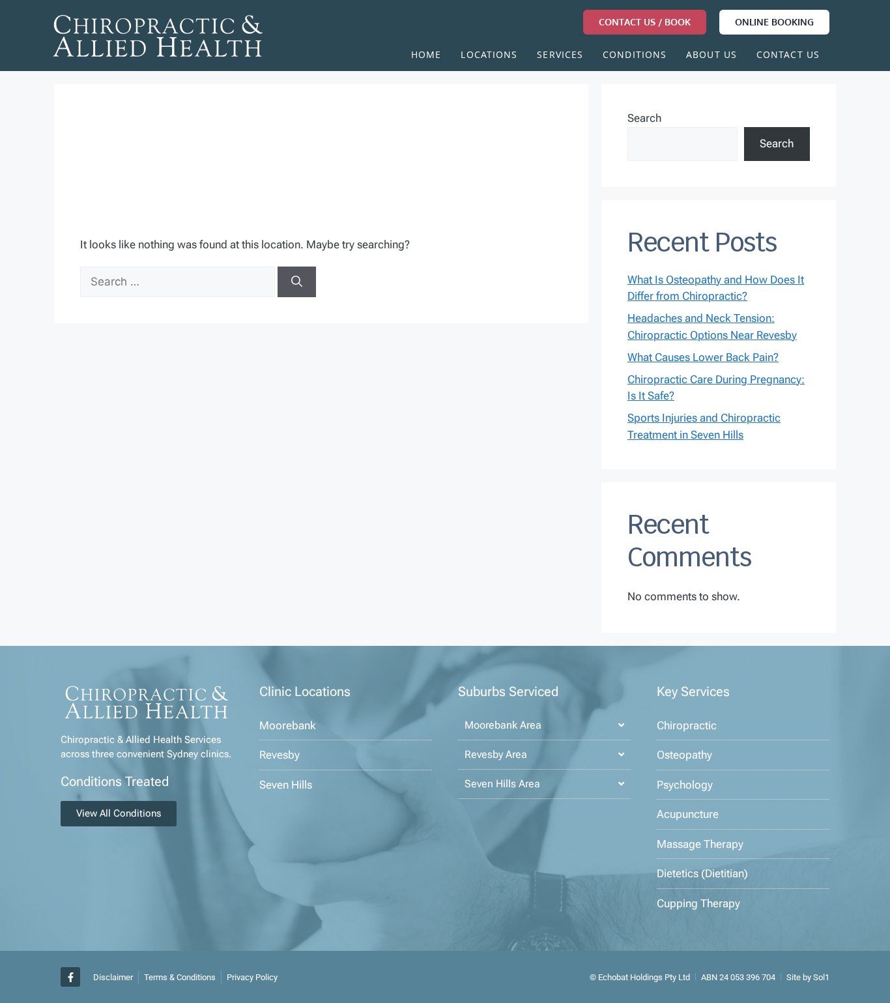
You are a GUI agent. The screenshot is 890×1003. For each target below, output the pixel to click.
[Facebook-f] (70, 977)
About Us (711, 56)
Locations (489, 56)
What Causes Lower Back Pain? (703, 357)
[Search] (297, 282)
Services (560, 56)
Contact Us (788, 56)
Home (426, 56)
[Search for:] (179, 281)
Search (644, 117)
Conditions (635, 56)
